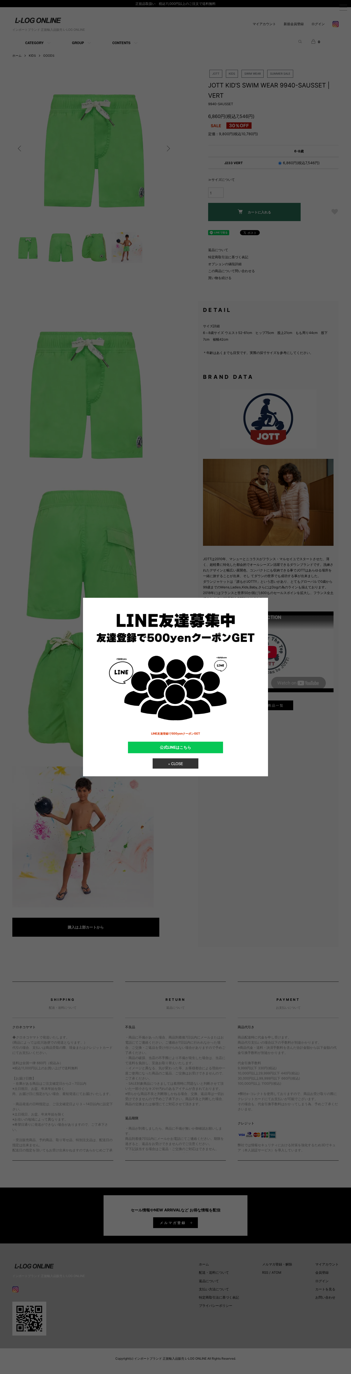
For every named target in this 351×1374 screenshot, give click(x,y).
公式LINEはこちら (175, 747)
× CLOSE (175, 763)
